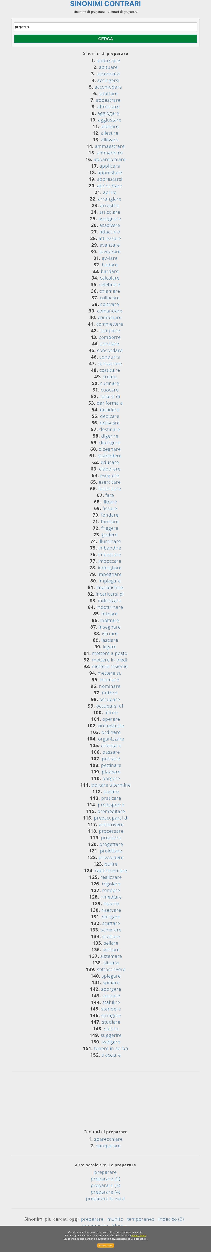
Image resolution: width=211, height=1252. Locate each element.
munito (115, 1219)
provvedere (111, 857)
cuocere (110, 390)
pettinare (111, 765)
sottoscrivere (111, 969)
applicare (110, 166)
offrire (111, 712)
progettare (111, 844)
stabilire (111, 1002)
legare (110, 646)
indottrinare (109, 607)
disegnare (110, 449)
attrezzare (110, 238)
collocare (110, 297)
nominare (110, 686)
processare (111, 831)
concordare (109, 350)
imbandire (109, 548)
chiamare (109, 291)
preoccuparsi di (111, 818)
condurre (109, 357)
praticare (111, 798)
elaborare (110, 469)
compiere (109, 330)
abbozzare (108, 60)
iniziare (110, 613)
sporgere (111, 989)
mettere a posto (109, 653)
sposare (111, 995)
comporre (110, 337)
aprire (109, 192)
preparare (105, 1172)
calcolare (110, 278)
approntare (109, 185)
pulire (111, 864)
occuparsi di (109, 706)
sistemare (111, 956)
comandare (109, 311)
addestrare (108, 100)
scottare (111, 936)
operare (111, 719)
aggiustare (109, 120)
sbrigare (111, 916)
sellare (111, 943)
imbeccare (109, 554)
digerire (109, 436)
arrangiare (109, 199)
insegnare (110, 627)
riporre (111, 903)
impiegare (110, 581)
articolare (109, 212)
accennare (108, 73)
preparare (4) (105, 1192)
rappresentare (111, 870)
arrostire (109, 205)
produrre (111, 837)
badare (110, 264)
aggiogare (108, 113)
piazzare (111, 771)
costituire (109, 370)
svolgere (111, 1041)
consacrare (109, 363)
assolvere (109, 225)
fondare (110, 515)
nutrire (109, 692)
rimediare (111, 897)
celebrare (109, 284)
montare (109, 679)
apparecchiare (110, 159)
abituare (108, 67)
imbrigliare (110, 567)
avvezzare (110, 251)
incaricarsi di (110, 594)
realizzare (111, 877)
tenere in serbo (111, 1048)
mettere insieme (110, 666)
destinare (109, 429)
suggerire (111, 1035)
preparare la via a (105, 1198)
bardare (110, 271)
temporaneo (141, 1219)
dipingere (109, 442)
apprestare (110, 172)
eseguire (109, 475)
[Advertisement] (105, 1102)
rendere (111, 890)
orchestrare (111, 725)
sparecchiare (108, 1139)
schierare (111, 930)
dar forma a (110, 403)
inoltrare (109, 620)
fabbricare (109, 488)
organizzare (111, 739)
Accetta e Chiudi (105, 1245)
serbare (111, 949)
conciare (109, 343)
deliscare (110, 422)
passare (111, 752)
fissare (110, 508)
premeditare (111, 811)
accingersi (108, 80)
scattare (111, 923)
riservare (111, 910)
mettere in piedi (109, 660)
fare (109, 495)
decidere (109, 409)
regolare (111, 883)
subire (111, 1028)
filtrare (109, 501)
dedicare (109, 416)
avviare (110, 258)
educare (110, 462)
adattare (108, 93)
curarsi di (109, 396)
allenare (110, 126)
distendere (110, 455)
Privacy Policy (138, 1235)
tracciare (111, 1055)
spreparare (108, 1145)
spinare (111, 982)
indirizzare (109, 600)
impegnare (110, 574)
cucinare (109, 383)
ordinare (111, 732)
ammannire (109, 152)
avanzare (110, 245)
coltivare (109, 304)
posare (111, 791)
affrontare (108, 106)
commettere (109, 324)
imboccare (109, 561)
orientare (111, 745)
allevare (109, 139)
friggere (109, 528)
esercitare (110, 482)
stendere (111, 1009)
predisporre (111, 804)
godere (110, 534)
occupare (109, 699)
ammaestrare (110, 146)
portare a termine (111, 785)
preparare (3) (105, 1185)
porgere (111, 778)
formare (110, 521)
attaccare (110, 232)
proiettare (111, 851)
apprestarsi (109, 179)
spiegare (111, 976)
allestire (109, 133)
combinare (110, 317)
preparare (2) (105, 1178)
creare (110, 376)
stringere (111, 1015)
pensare (111, 758)
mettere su (110, 673)
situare (111, 962)
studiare (111, 1022)
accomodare (108, 87)
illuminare (110, 541)
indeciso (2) (171, 1219)
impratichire (109, 587)
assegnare (109, 218)
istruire (110, 633)
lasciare (109, 640)
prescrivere (111, 824)
